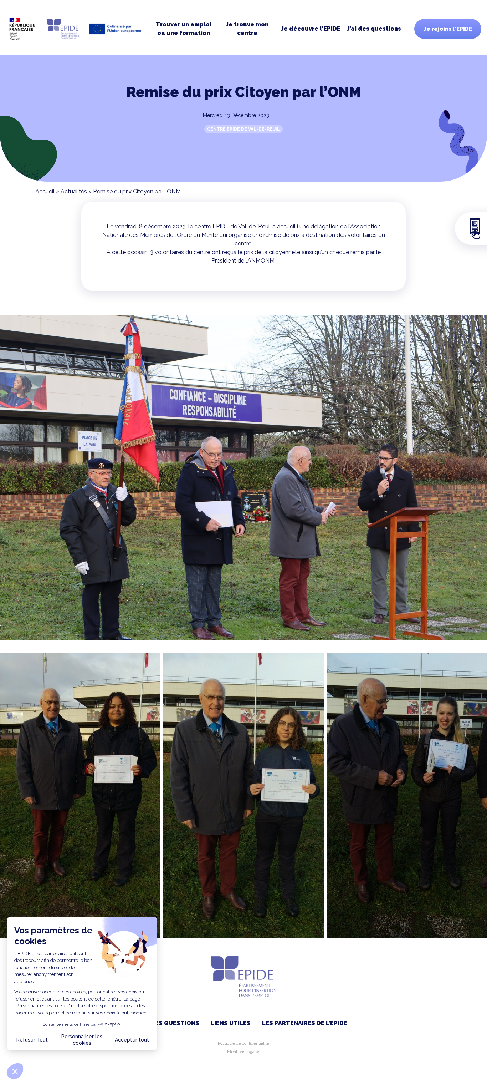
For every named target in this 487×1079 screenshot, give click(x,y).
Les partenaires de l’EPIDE (304, 1023)
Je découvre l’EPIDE (310, 28)
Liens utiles (231, 1023)
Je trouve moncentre (247, 28)
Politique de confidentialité (243, 1043)
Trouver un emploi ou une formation (183, 28)
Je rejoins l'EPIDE (448, 29)
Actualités (74, 191)
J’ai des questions (374, 28)
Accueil (45, 191)
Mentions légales (243, 1051)
